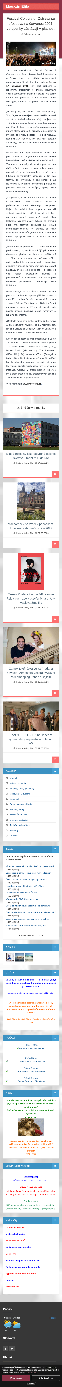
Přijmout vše (16, 1378)
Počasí (53, 1318)
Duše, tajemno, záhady (21, 804)
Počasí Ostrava (31, 1068)
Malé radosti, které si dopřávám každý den (26, 925)
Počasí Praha (31, 1045)
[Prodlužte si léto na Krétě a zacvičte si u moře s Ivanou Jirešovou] (10, 957)
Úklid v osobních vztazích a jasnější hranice (26, 879)
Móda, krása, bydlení (20, 794)
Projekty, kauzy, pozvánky (22, 788)
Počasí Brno (31, 1058)
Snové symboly (17, 809)
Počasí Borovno (31, 1078)
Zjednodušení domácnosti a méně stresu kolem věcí (31, 912)
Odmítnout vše (46, 1378)
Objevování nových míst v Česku (21, 892)
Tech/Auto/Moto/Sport (20, 825)
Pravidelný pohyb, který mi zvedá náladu (25, 886)
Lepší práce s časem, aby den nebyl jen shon (27, 919)
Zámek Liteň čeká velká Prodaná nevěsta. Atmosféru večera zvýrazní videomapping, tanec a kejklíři (31, 673)
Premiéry (14, 830)
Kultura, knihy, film (32, 34)
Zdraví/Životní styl (18, 814)
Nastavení (31, 1384)
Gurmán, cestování (19, 820)
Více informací (31, 1372)
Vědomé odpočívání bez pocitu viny (23, 899)
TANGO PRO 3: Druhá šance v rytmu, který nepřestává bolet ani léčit (31, 739)
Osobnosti (14, 799)
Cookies (13, 835)
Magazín (14, 778)
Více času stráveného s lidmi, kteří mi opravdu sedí (30, 866)
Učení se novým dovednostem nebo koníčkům (28, 906)
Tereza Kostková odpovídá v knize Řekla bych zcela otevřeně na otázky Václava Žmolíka (31, 598)
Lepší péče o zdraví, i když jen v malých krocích (28, 873)
